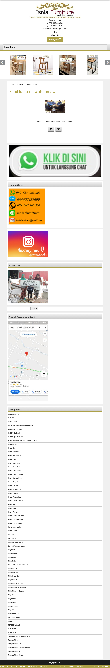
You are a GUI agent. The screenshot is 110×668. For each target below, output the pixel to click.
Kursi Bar (12, 448)
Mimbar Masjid (13, 614)
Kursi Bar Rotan (14, 455)
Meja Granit (12, 569)
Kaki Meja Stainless (15, 437)
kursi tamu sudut (14, 527)
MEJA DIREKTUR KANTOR (18, 565)
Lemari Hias (12, 538)
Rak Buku (12, 629)
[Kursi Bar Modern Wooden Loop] (18, 64)
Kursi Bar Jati (13, 452)
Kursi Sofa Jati (13, 508)
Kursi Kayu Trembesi (16, 482)
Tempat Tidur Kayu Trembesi (19, 648)
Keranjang (54, 39)
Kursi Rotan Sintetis (15, 501)
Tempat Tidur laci (14, 651)
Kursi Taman (13, 512)
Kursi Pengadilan (14, 497)
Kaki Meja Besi (14, 433)
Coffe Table (12, 422)
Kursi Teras (12, 531)
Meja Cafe (12, 557)
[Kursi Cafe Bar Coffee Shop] (43, 64)
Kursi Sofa (12, 504)
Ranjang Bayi (13, 632)
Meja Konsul (13, 572)
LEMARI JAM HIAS (15, 542)
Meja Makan (12, 580)
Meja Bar (11, 550)
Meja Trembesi (13, 606)
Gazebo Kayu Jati (15, 429)
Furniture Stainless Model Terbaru (21, 425)
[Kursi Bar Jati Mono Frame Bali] (67, 64)
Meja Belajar (13, 553)
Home (12, 84)
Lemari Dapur (13, 535)
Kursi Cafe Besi (14, 463)
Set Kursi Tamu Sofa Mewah (19, 636)
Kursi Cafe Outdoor (15, 474)
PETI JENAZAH (14, 625)
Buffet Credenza (14, 418)
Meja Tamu (12, 602)
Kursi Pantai (13, 493)
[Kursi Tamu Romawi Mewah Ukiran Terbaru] (55, 106)
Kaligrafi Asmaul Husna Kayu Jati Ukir (23, 440)
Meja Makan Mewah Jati (17, 587)
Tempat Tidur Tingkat (16, 655)
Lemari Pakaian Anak (16, 546)
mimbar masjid (14, 617)
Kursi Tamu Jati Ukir (16, 516)
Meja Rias (12, 595)
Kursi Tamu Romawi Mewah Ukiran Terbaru (55, 121)
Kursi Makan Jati (14, 489)
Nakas (10, 621)
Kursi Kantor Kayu (15, 478)
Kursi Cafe (12, 459)
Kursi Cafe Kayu (14, 471)
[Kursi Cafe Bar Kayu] (92, 64)
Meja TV (11, 610)
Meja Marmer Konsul (16, 591)
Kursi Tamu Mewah (15, 520)
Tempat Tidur (13, 640)
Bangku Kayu (13, 414)
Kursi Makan (13, 486)
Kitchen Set (12, 444)
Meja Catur (12, 561)
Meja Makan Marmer (16, 584)
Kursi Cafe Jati (14, 467)
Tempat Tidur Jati (14, 644)
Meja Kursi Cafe (14, 576)
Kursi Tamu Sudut (15, 523)
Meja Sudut (12, 599)
